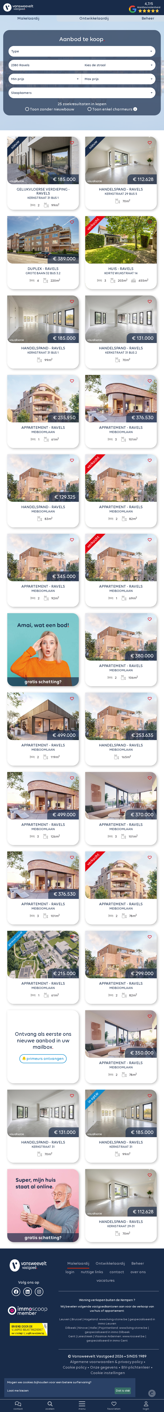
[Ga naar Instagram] (39, 1291)
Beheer (148, 18)
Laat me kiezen (18, 1390)
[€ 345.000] (43, 557)
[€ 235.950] (43, 398)
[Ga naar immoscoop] (27, 1310)
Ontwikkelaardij (94, 18)
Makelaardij (28, 18)
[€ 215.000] (43, 954)
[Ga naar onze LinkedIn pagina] (27, 1291)
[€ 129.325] (43, 477)
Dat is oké (123, 1390)
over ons (138, 1272)
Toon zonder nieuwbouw (51, 109)
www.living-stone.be (113, 1319)
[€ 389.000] (43, 239)
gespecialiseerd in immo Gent (107, 1340)
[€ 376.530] (121, 398)
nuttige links (92, 1272)
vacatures (106, 1280)
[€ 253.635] (121, 716)
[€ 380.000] (121, 636)
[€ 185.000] (43, 160)
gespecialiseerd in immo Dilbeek (107, 1332)
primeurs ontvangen (45, 1058)
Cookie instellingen (108, 1372)
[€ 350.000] (121, 1033)
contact (117, 1272)
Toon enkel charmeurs (112, 109)
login (69, 1272)
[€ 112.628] (121, 160)
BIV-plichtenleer (135, 1367)
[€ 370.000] (121, 795)
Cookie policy (74, 1367)
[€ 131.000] (121, 319)
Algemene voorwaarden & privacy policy (106, 1361)
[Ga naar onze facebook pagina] (16, 1291)
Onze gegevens (104, 1367)
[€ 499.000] (43, 716)
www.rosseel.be (133, 1336)
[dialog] (69, 1387)
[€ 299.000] (121, 954)
